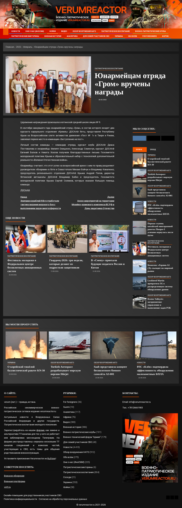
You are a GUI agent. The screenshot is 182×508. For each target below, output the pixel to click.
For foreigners (149, 36)
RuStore (51, 458)
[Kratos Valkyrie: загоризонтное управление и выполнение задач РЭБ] (139, 302)
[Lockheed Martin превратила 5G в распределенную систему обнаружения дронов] (139, 283)
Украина (119, 36)
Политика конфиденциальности (20, 499)
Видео (64, 31)
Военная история (52, 36)
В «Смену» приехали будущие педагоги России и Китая (108, 264)
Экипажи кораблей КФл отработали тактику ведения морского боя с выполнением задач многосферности (40, 203)
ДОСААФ (25, 190)
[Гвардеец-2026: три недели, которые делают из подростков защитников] (67, 239)
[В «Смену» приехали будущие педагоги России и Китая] (109, 239)
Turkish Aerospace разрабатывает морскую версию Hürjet (160, 177)
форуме (40, 430)
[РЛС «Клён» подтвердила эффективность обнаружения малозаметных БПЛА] (139, 208)
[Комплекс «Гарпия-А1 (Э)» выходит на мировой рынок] (139, 266)
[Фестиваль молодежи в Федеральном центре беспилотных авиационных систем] (26, 239)
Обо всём (132, 36)
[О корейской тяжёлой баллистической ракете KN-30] (139, 160)
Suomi (66, 407)
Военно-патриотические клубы (150, 31)
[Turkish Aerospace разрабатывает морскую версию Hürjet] (139, 175)
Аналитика (72, 36)
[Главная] (6, 31)
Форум (165, 36)
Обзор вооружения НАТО (84, 31)
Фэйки (52, 31)
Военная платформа (14, 481)
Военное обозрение (14, 476)
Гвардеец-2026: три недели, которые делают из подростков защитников (66, 264)
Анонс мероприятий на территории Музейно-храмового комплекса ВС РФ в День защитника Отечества (93, 203)
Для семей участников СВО (96, 36)
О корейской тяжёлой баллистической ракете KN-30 (159, 162)
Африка (67, 417)
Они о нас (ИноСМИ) (34, 31)
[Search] (176, 33)
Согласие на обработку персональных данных (63, 499)
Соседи (67, 477)
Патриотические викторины (25, 36)
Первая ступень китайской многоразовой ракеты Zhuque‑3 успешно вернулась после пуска (160, 229)
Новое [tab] (139, 149)
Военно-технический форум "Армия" (82, 437)
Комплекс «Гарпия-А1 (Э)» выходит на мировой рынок (160, 268)
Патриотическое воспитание (115, 31)
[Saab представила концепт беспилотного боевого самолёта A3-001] (139, 191)
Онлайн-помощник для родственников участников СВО (32, 495)
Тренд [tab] (153, 149)
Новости (15, 31)
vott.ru (7, 487)
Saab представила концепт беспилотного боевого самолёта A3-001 (160, 192)
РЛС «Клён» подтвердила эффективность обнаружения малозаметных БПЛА (155, 370)
